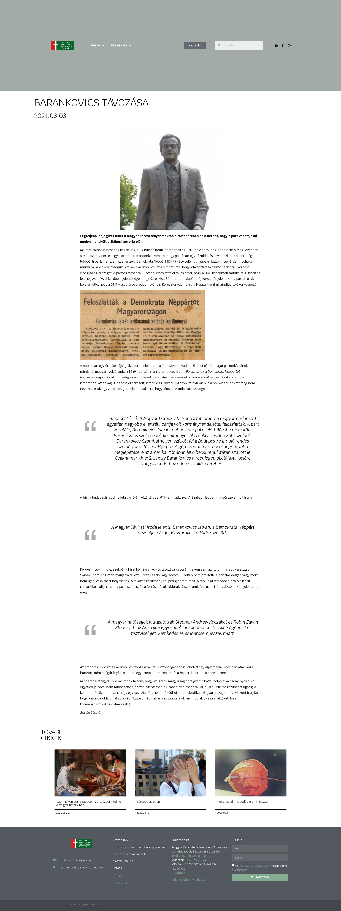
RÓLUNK (118, 876)
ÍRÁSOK (95, 45)
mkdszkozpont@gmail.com (190, 856)
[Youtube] (276, 45)
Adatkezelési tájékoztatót (254, 865)
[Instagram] (289, 45)
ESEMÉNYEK (119, 45)
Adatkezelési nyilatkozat (189, 880)
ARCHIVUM (120, 883)
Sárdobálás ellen (148, 802)
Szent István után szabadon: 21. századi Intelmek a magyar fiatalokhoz (89, 803)
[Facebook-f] (283, 45)
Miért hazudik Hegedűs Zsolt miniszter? (243, 802)
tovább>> (178, 873)
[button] (195, 45)
